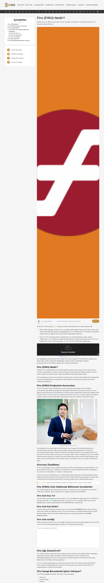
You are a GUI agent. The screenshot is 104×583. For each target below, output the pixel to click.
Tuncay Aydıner (46, 321)
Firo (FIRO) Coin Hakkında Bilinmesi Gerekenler (19, 30)
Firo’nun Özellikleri (14, 28)
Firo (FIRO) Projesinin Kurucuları (18, 26)
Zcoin (55, 326)
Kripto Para (95, 321)
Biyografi (60, 5)
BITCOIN (21, 5)
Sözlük (81, 5)
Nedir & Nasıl (71, 5)
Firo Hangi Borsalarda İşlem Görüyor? (19, 40)
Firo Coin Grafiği (15, 37)
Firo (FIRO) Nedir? (13, 24)
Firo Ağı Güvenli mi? (14, 38)
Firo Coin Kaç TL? (15, 33)
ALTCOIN (29, 5)
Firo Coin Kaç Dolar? (16, 35)
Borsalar (50, 5)
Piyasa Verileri (92, 5)
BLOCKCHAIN (39, 5)
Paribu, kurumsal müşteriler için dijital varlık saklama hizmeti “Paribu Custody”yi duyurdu (65, 482)
